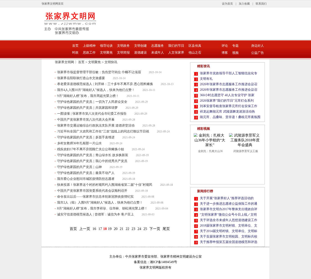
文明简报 (123, 52)
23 (133, 229)
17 (100, 229)
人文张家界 (176, 52)
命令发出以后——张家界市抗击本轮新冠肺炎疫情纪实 (95, 196)
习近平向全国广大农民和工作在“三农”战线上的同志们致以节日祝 (103, 131)
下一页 (154, 229)
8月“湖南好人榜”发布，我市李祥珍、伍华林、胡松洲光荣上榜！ (102, 208)
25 (145, 229)
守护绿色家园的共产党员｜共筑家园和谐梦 (87, 107)
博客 (225, 52)
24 (139, 229)
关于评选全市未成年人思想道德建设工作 (228, 220)
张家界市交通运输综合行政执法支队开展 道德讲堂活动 (96, 125)
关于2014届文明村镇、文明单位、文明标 (228, 231)
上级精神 (89, 45)
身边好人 (257, 45)
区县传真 (195, 45)
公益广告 (257, 52)
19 (110, 229)
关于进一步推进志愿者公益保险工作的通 (228, 203)
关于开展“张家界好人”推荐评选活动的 (227, 198)
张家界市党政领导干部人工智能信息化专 (228, 73)
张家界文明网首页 (53, 3)
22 (127, 229)
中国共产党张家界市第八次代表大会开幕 (86, 119)
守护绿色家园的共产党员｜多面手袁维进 (86, 137)
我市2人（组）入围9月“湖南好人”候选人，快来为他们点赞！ (100, 202)
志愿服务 (157, 45)
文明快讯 (111, 62)
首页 (75, 45)
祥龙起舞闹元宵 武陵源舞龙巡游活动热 (227, 111)
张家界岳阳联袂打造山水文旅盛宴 (81, 78)
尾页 (166, 229)
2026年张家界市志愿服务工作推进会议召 (228, 84)
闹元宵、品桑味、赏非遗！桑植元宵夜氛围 (230, 117)
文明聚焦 (106, 52)
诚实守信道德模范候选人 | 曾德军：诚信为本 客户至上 (95, 214)
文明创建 (140, 45)
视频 (235, 52)
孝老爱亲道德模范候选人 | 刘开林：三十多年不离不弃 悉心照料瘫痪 (105, 84)
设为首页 (227, 3)
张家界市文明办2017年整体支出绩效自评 (228, 209)
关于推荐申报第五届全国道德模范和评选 (228, 242)
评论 (225, 45)
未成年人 (157, 52)
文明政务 (123, 45)
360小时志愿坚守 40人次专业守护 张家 (227, 95)
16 (94, 229)
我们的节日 (176, 45)
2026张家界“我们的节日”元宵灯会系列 (227, 100)
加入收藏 (244, 3)
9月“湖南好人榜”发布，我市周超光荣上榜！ (88, 96)
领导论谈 (106, 45)
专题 (235, 45)
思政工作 (89, 52)
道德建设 (140, 52)
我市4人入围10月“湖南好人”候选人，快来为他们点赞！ (96, 90)
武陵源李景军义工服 (245, 151)
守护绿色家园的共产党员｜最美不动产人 (86, 173)
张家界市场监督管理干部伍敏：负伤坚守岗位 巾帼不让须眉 (99, 72)
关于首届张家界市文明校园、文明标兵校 (228, 236)
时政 (75, 52)
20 (115, 229)
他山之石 (195, 52)
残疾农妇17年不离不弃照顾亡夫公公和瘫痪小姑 (90, 149)
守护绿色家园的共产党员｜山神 (79, 167)
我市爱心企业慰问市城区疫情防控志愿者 (86, 179)
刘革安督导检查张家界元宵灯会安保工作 (228, 106)
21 (121, 229)
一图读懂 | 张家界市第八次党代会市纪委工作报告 (92, 113)
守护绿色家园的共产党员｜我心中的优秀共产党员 (92, 161)
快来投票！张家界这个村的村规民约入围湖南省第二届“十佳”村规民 (104, 184)
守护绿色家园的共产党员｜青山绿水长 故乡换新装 (92, 155)
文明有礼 (206, 78)
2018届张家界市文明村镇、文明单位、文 (228, 225)
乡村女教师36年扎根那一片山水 (79, 143)
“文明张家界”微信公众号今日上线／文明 (228, 214)
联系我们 (261, 3)
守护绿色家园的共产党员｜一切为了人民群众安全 (92, 101)
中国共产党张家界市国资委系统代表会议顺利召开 (92, 190)
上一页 (84, 229)
